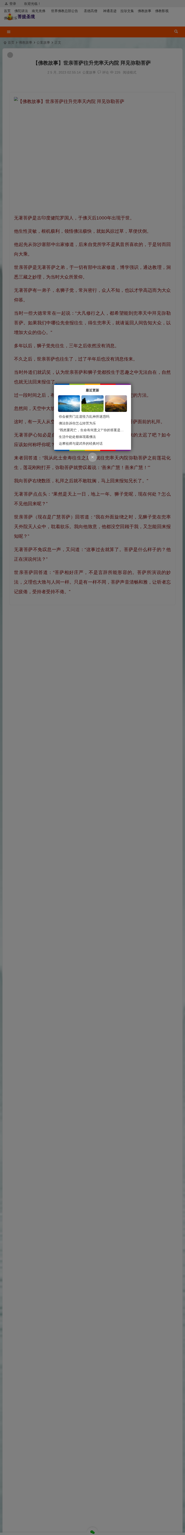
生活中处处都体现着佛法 (77, 437)
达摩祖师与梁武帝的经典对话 (81, 443)
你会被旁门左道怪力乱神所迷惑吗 (84, 416)
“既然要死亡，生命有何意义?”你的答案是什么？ (95, 430)
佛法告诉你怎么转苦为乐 (77, 423)
